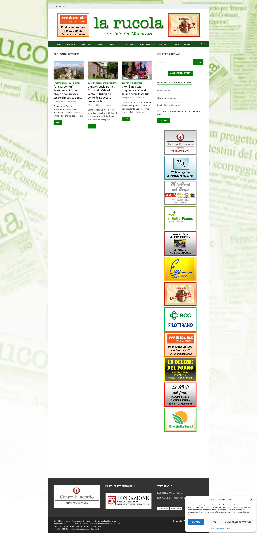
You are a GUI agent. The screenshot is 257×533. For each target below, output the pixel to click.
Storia (98, 44)
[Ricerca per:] (180, 62)
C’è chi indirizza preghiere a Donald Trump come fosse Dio (136, 90)
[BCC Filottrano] (180, 330)
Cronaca (70, 44)
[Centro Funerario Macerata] (77, 507)
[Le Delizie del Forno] (180, 381)
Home (58, 44)
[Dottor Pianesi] (180, 229)
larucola (74, 101)
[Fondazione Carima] (128, 508)
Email (160, 105)
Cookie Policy (214, 528)
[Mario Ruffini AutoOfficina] (180, 255)
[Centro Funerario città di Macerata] (180, 154)
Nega (213, 522)
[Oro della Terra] (180, 431)
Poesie (64, 83)
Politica (86, 44)
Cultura (129, 44)
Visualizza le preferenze (238, 522)
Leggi (57, 122)
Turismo (163, 44)
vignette (113, 83)
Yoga (176, 44)
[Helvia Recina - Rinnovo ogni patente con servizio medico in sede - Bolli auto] (180, 179)
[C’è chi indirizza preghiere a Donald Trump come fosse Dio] (137, 71)
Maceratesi (146, 44)
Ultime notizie (74, 83)
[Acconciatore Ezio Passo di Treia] (180, 280)
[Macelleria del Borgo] (180, 204)
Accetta (196, 522)
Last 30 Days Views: (166, 493)
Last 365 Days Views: (167, 497)
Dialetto (113, 44)
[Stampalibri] (73, 36)
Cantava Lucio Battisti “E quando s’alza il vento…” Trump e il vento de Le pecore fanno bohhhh (101, 94)
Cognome (161, 98)
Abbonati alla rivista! (180, 73)
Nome (160, 90)
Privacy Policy (225, 528)
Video (187, 44)
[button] (251, 499)
